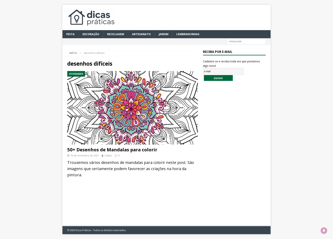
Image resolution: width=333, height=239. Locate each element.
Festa (70, 34)
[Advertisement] (234, 150)
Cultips (108, 155)
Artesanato (141, 34)
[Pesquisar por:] (246, 41)
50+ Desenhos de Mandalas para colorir (112, 149)
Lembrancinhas (187, 34)
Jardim (163, 34)
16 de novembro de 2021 (84, 155)
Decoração (90, 34)
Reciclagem (115, 34)
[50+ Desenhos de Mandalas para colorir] (132, 108)
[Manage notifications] (324, 230)
